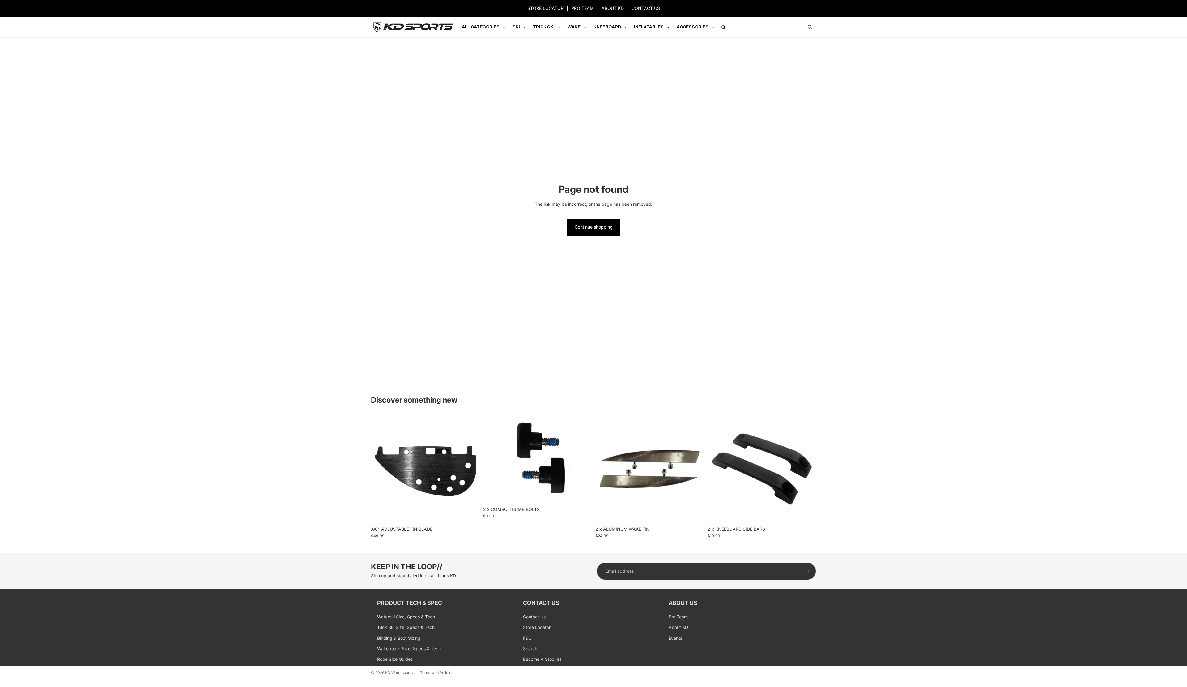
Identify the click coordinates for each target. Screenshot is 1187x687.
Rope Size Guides (395, 659)
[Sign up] (807, 571)
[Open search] (810, 27)
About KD (678, 627)
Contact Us (534, 616)
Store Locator (537, 627)
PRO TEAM (582, 8)
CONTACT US (646, 8)
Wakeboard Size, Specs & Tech (409, 648)
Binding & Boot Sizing (398, 638)
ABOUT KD (613, 8)
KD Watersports (399, 672)
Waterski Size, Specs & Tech (406, 616)
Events (675, 638)
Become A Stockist (542, 659)
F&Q (527, 638)
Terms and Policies (436, 672)
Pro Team (678, 616)
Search (530, 648)
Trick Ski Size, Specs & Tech (406, 627)
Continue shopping (594, 227)
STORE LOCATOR (545, 8)
